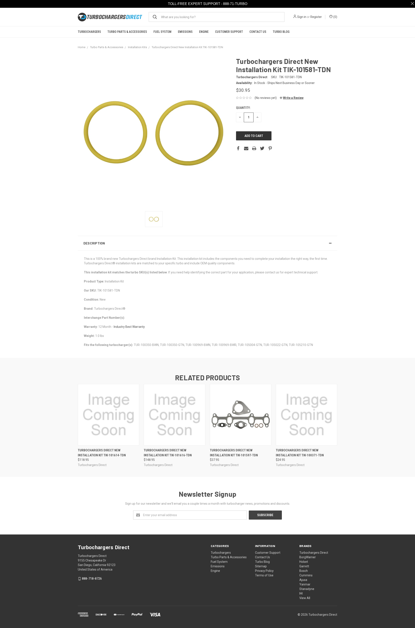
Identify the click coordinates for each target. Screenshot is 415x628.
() (335, 17)
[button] (207, 243)
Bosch (303, 570)
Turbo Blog (281, 31)
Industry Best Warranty (129, 326)
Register (316, 17)
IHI (301, 593)
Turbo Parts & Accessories (127, 31)
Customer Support (229, 31)
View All (304, 598)
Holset (303, 561)
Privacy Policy (264, 570)
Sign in (301, 17)
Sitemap (261, 566)
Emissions (185, 31)
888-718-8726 (92, 578)
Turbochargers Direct (313, 552)
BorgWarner (307, 557)
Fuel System (162, 31)
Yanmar (304, 584)
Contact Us (257, 31)
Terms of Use (264, 575)
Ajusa (303, 580)
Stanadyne (306, 589)
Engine (204, 31)
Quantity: (243, 107)
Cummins (306, 575)
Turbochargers (89, 31)
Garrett (304, 566)
